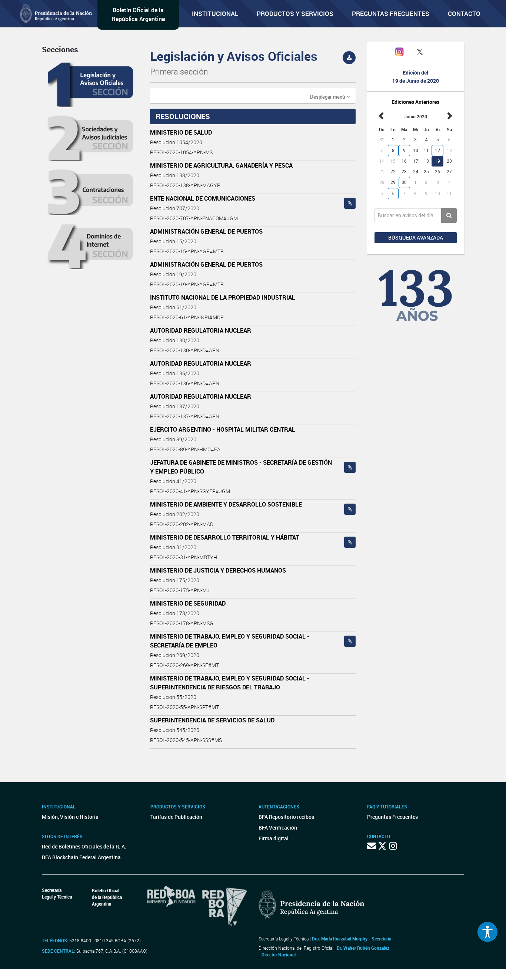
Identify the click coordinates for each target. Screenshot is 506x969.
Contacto (464, 13)
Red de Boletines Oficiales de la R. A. (84, 846)
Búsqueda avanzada (415, 237)
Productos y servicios (295, 13)
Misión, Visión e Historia (70, 816)
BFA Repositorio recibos (286, 816)
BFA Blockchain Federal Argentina (81, 857)
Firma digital (274, 838)
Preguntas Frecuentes (390, 13)
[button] (330, 96)
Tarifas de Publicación (176, 816)
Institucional (215, 13)
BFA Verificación (278, 827)
